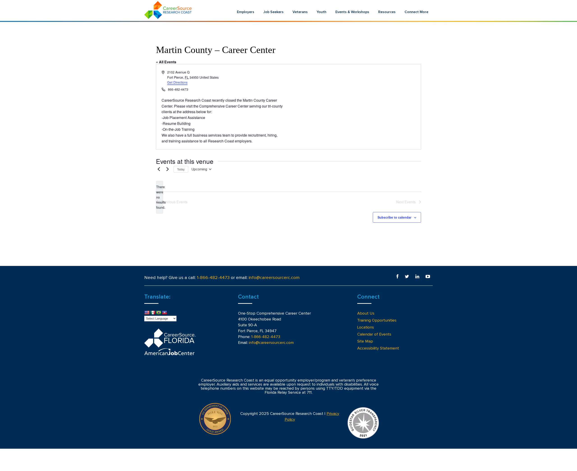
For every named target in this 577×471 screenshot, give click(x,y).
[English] (147, 313)
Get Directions (177, 82)
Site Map (365, 341)
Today (181, 169)
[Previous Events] (158, 169)
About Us (365, 313)
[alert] (159, 197)
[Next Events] (167, 169)
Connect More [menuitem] (416, 12)
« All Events (166, 61)
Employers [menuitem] (245, 12)
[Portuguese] (158, 313)
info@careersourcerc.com (274, 277)
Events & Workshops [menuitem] (352, 12)
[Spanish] (153, 313)
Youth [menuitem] (321, 12)
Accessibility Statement (378, 348)
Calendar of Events (374, 334)
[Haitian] (164, 313)
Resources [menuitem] (387, 12)
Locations (365, 327)
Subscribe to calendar (394, 217)
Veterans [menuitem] (300, 12)
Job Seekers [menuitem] (273, 12)
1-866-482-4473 (213, 277)
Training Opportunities (376, 320)
